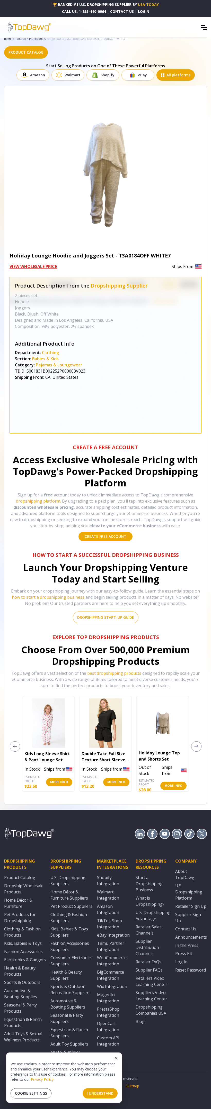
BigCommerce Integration (110, 975)
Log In (181, 962)
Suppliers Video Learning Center (151, 996)
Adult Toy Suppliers (69, 1044)
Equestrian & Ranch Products (23, 1022)
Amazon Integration (108, 909)
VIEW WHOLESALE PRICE (33, 266)
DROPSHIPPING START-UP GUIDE (105, 617)
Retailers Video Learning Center (151, 981)
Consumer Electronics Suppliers (71, 961)
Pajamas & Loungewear (59, 365)
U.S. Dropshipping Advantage (153, 915)
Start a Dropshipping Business (149, 884)
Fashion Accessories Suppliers (69, 946)
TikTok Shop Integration (109, 924)
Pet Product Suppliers (71, 906)
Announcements (191, 937)
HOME (7, 39)
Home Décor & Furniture (18, 903)
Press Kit (183, 953)
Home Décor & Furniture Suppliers (69, 895)
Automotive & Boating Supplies (20, 994)
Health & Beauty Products (20, 971)
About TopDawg (184, 874)
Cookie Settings (31, 1093)
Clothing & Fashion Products (22, 932)
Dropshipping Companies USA (151, 1010)
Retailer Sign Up (190, 906)
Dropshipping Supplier (119, 285)
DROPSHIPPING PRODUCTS (31, 39)
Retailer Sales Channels (149, 930)
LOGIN (143, 11)
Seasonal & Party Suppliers (66, 1018)
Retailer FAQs (148, 962)
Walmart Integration (108, 895)
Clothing (50, 352)
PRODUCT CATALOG (25, 52)
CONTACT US (122, 11)
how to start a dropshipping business (48, 597)
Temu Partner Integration (110, 946)
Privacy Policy (42, 1079)
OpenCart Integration (108, 1026)
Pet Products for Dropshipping (20, 917)
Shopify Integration (108, 880)
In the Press (186, 945)
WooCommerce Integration (112, 961)
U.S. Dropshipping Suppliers (67, 880)
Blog (140, 1021)
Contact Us (185, 929)
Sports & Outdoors (22, 982)
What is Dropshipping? (150, 901)
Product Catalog (19, 877)
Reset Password (190, 970)
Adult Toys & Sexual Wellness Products (23, 1037)
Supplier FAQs (149, 970)
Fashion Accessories (23, 951)
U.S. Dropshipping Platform (188, 892)
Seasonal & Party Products (20, 1008)
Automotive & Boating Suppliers (67, 1004)
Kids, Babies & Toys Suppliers (69, 932)
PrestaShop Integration (108, 1012)
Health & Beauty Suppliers (66, 975)
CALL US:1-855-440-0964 (84, 11)
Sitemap (132, 1085)
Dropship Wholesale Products (23, 889)
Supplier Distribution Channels (147, 947)
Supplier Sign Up (188, 917)
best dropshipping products (114, 673)
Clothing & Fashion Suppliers (68, 917)
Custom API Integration (108, 1041)
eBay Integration (113, 935)
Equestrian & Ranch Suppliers (69, 1033)
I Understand (100, 1093)
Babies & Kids (45, 359)
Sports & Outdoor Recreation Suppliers (70, 989)
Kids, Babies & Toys (23, 943)
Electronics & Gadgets (25, 960)
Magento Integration (108, 998)
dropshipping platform (38, 501)
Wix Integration (112, 986)
